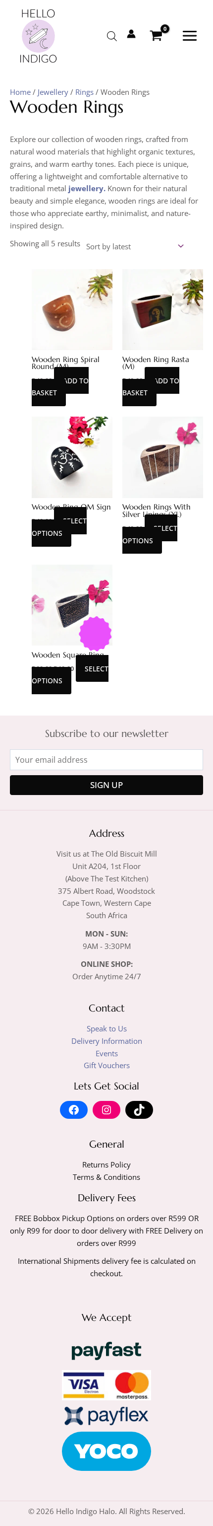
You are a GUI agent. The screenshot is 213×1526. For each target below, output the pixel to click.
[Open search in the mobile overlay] (112, 36)
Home (20, 92)
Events (107, 1053)
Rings (84, 92)
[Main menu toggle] (189, 35)
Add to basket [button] (60, 386)
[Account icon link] (131, 33)
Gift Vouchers (107, 1065)
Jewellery (53, 92)
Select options (59, 527)
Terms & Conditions (106, 1177)
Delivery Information (106, 1041)
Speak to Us (107, 1028)
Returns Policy (106, 1164)
